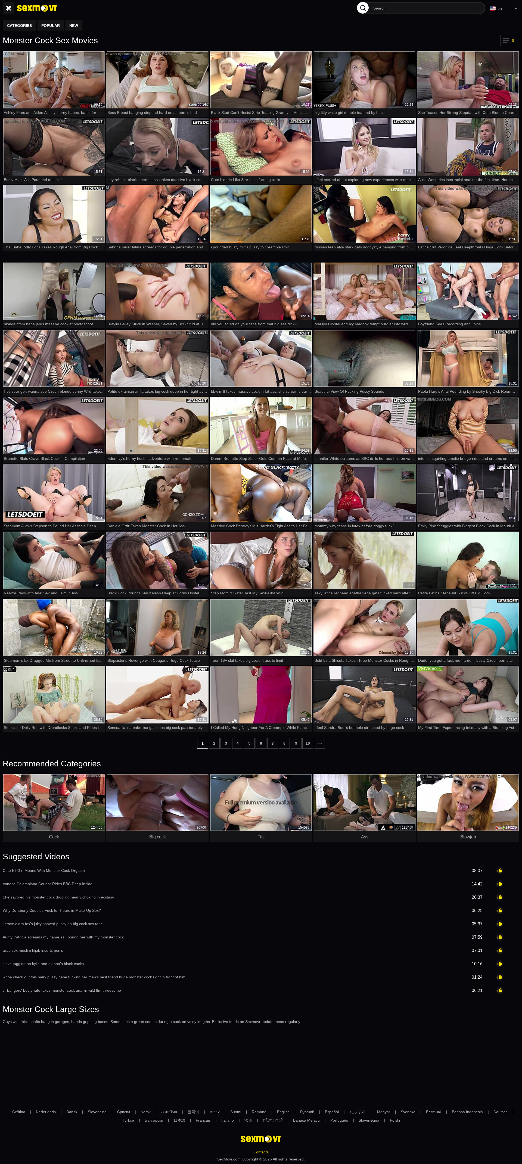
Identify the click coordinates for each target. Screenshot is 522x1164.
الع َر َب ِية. (357, 1112)
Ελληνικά (433, 1112)
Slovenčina (97, 1112)
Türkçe (128, 1120)
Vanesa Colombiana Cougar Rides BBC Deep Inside (47, 884)
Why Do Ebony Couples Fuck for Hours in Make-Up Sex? (52, 910)
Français (203, 1120)
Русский (307, 1112)
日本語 (179, 1120)
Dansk (71, 1112)
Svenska (408, 1112)
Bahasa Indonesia (467, 1112)
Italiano (227, 1120)
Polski (395, 1120)
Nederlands (46, 1112)
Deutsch (500, 1112)
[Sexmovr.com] (37, 8)
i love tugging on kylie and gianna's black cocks (43, 964)
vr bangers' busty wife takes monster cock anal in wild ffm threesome (62, 990)
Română (259, 1112)
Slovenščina (369, 1120)
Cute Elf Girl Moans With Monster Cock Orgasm (44, 870)
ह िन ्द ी (272, 1120)
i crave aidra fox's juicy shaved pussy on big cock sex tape (53, 924)
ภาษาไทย (169, 1112)
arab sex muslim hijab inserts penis (33, 950)
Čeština (18, 1112)
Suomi (235, 1112)
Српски (123, 1112)
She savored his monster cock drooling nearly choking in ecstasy (58, 897)
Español (332, 1112)
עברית (215, 1112)
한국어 (193, 1112)
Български (154, 1120)
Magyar (383, 1112)
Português (339, 1120)
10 (308, 743)
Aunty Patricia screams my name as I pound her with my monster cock (63, 937)
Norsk (146, 1112)
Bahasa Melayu (306, 1120)
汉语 (248, 1120)
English (283, 1112)
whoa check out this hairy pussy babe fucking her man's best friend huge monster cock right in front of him (94, 977)
